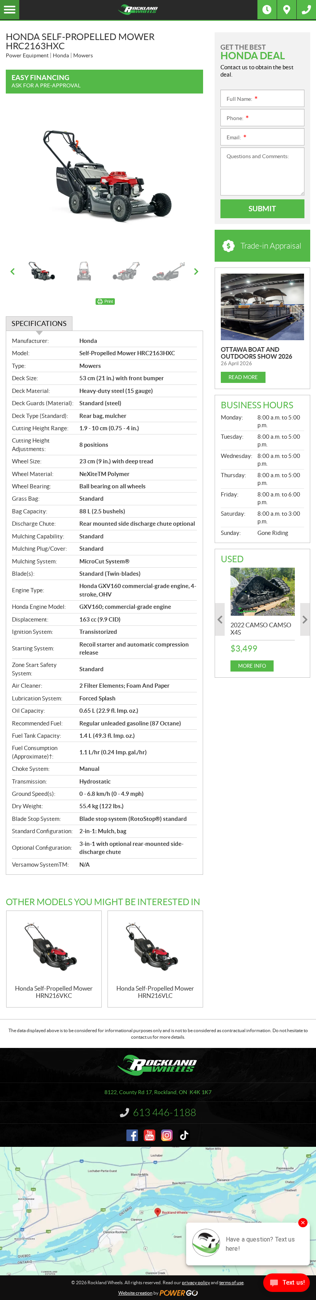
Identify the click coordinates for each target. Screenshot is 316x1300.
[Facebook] (132, 1135)
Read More (243, 377)
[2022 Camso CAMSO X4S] (262, 592)
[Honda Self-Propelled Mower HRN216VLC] (155, 948)
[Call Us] (306, 9)
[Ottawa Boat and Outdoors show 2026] (262, 307)
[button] (21, 179)
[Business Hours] (267, 9)
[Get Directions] (286, 9)
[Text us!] (286, 1284)
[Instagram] (167, 1135)
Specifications (39, 323)
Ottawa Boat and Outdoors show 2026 (256, 353)
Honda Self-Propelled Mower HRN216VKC (53, 992)
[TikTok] (184, 1135)
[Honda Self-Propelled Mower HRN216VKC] (54, 948)
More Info (252, 666)
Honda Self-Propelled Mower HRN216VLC (155, 992)
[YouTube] (149, 1135)
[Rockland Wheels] (138, 9)
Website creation (135, 1292)
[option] (104, 179)
